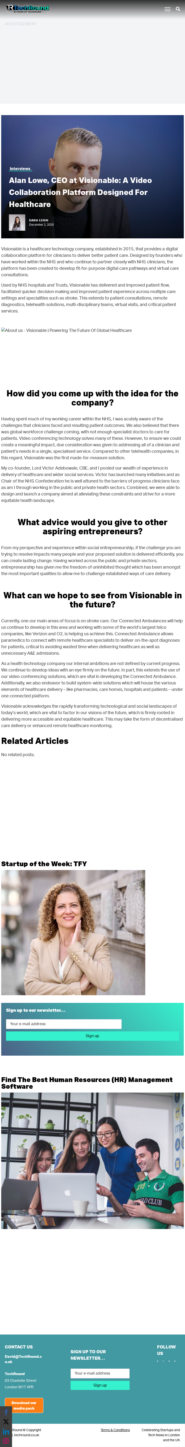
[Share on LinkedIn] (6, 1431)
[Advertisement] (92, 64)
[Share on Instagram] (6, 1441)
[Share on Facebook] (6, 1412)
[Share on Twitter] (6, 1421)
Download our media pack (24, 1405)
